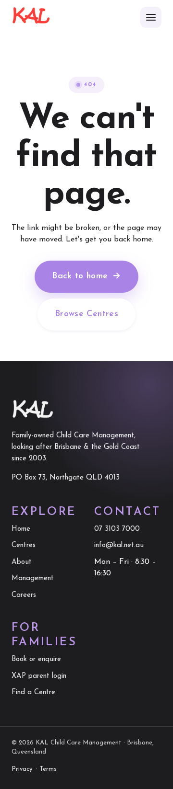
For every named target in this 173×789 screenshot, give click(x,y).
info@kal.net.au (119, 545)
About (22, 562)
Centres (24, 545)
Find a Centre (33, 692)
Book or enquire (36, 659)
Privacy (22, 769)
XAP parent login (39, 676)
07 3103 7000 (117, 529)
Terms (48, 769)
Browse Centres (86, 314)
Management (33, 578)
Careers (24, 595)
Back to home (86, 276)
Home (21, 529)
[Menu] (150, 17)
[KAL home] (31, 17)
